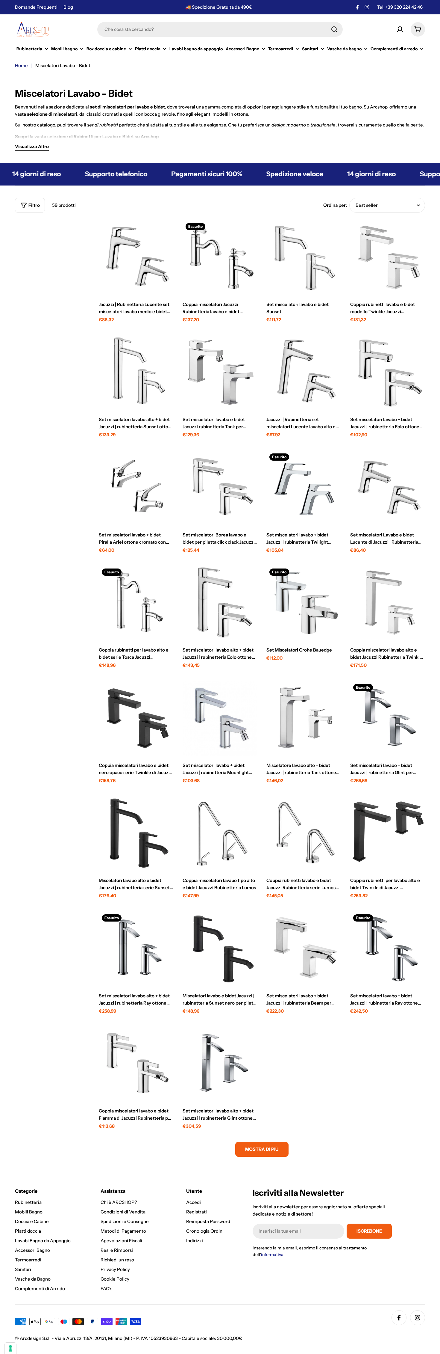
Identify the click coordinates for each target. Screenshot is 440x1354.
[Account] (399, 29)
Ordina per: (335, 205)
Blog (68, 7)
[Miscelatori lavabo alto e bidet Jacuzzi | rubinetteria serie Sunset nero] (136, 833)
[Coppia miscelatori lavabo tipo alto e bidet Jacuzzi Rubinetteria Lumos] (220, 833)
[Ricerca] (334, 29)
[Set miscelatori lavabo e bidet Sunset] (303, 257)
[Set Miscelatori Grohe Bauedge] (303, 603)
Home (21, 65)
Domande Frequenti (36, 7)
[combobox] (220, 29)
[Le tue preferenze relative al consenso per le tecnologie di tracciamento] (10, 1348)
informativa (272, 1254)
